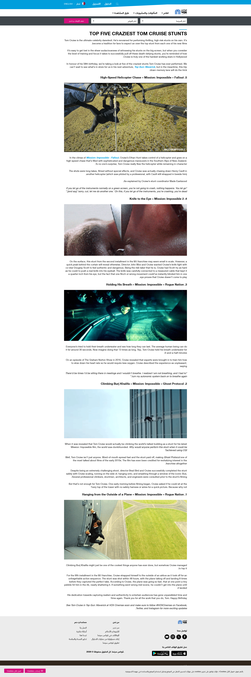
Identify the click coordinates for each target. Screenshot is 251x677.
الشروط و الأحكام (112, 631)
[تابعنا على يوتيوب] (167, 636)
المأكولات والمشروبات (146, 13)
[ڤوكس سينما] (181, 12)
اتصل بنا (83, 627)
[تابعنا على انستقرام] (172, 636)
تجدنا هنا (83, 635)
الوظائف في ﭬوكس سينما (108, 635)
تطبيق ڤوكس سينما (111, 642)
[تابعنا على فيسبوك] (184, 636)
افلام (166, 13)
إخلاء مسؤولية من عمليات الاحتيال (105, 638)
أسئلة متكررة (81, 631)
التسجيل (97, 3)
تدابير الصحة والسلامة (78, 638)
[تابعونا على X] (178, 637)
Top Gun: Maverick (144, 66)
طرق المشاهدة (121, 13)
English (68, 3)
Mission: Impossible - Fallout (102, 157)
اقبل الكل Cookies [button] (14, 671)
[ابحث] (117, 3)
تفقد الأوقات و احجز (76, 21)
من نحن (116, 627)
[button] (35, 671)
